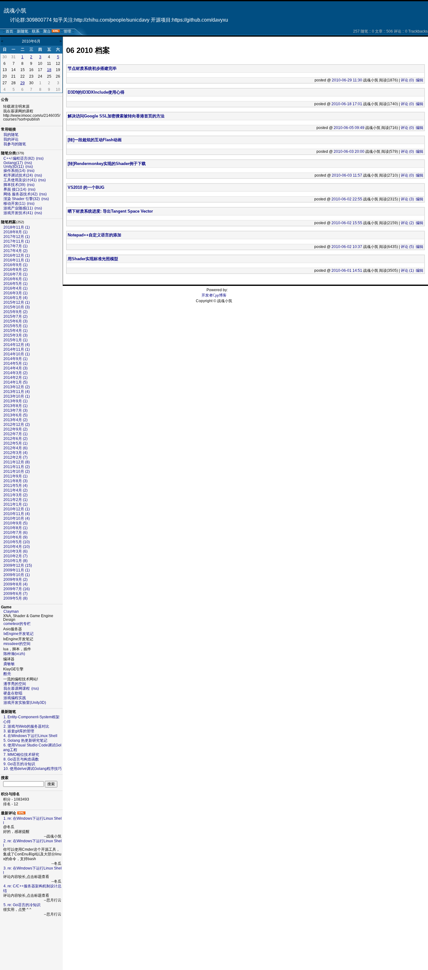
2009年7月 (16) (16, 589)
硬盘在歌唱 (12, 693)
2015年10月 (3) (16, 307)
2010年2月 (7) (15, 556)
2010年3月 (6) (15, 551)
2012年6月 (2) (15, 439)
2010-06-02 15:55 (346, 223)
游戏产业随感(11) (18, 208)
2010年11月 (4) (16, 514)
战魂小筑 (15, 11)
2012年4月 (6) (15, 448)
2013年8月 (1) (15, 406)
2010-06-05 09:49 (349, 128)
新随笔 (22, 31)
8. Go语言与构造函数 (21, 759)
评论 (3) (407, 199)
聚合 (47, 31)
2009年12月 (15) (17, 565)
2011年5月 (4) (15, 486)
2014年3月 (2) (15, 373)
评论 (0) (407, 80)
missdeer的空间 (16, 644)
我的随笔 (10, 135)
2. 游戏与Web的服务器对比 (26, 726)
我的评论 (10, 139)
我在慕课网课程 (16, 688)
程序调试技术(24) (18, 175)
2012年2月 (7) (15, 457)
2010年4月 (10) (16, 547)
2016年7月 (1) (15, 274)
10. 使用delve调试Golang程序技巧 (32, 769)
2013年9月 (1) (15, 401)
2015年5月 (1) (15, 326)
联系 (35, 31)
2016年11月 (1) (16, 260)
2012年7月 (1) (15, 434)
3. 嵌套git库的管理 (18, 731)
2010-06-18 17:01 (346, 104)
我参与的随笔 (14, 144)
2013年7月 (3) (15, 410)
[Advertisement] (31, 943)
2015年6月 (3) (15, 321)
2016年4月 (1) (15, 288)
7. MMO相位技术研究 (21, 754)
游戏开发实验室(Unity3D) (24, 702)
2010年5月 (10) (16, 542)
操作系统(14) (14, 171)
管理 (67, 31)
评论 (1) (407, 270)
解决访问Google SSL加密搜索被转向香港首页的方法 (116, 116)
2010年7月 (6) (15, 532)
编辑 (419, 80)
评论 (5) (407, 247)
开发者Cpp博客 (214, 295)
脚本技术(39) (14, 185)
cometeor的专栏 (17, 624)
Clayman (11, 611)
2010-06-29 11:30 (347, 80)
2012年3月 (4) (15, 453)
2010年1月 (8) (15, 561)
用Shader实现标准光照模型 (93, 258)
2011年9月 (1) (15, 476)
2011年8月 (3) (15, 481)
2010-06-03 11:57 (347, 175)
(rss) (40, 158)
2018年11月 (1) (16, 227)
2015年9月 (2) (15, 312)
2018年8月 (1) (15, 232)
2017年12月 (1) (16, 237)
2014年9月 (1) (15, 359)
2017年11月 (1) (16, 241)
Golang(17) (13, 163)
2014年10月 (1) (16, 354)
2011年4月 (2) (15, 490)
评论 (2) (407, 223)
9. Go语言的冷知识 (19, 764)
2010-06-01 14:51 (346, 270)
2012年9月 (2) (15, 429)
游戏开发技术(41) (18, 213)
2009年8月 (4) (15, 584)
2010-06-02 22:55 (346, 199)
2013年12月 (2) (16, 387)
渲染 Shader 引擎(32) (21, 199)
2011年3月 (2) (15, 495)
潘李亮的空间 (14, 684)
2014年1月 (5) (15, 382)
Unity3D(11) (13, 166)
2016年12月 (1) (16, 255)
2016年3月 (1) (15, 293)
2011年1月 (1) (15, 504)
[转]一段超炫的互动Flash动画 (95, 139)
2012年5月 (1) (15, 443)
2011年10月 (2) (16, 471)
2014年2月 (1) (15, 377)
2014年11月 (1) (16, 349)
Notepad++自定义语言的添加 (94, 235)
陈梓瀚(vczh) (14, 654)
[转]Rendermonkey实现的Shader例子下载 (107, 163)
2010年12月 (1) (16, 509)
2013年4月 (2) (15, 420)
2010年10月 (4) (16, 518)
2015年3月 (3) (15, 335)
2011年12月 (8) (16, 462)
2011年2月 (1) (15, 500)
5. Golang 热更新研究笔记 (25, 740)
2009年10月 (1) (16, 575)
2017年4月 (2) (15, 251)
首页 (9, 31)
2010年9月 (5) (15, 523)
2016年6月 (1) (15, 279)
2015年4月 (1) (15, 331)
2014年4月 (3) (15, 368)
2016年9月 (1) (15, 265)
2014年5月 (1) (15, 363)
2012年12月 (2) (16, 424)
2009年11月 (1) (16, 570)
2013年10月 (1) (16, 396)
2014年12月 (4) (16, 345)
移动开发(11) (14, 203)
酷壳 (7, 674)
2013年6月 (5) (15, 415)
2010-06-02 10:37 (346, 247)
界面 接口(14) (14, 189)
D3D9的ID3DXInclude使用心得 (96, 92)
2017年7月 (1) (15, 246)
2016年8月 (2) (15, 269)
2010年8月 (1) (15, 528)
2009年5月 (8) (15, 598)
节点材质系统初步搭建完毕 (92, 68)
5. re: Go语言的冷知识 (21, 905)
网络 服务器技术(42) (20, 194)
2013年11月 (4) (16, 392)
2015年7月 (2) (15, 316)
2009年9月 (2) (15, 579)
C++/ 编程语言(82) (18, 158)
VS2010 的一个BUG (86, 187)
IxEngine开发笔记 (18, 634)
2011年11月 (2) (16, 467)
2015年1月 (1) (15, 340)
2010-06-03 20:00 (349, 151)
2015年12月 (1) (16, 302)
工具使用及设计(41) (20, 180)
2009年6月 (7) (15, 594)
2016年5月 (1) (15, 284)
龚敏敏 (9, 664)
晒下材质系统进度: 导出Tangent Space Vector (110, 211)
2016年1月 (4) (15, 298)
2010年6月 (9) (15, 537)
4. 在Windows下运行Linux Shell (30, 736)
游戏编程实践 (14, 698)
